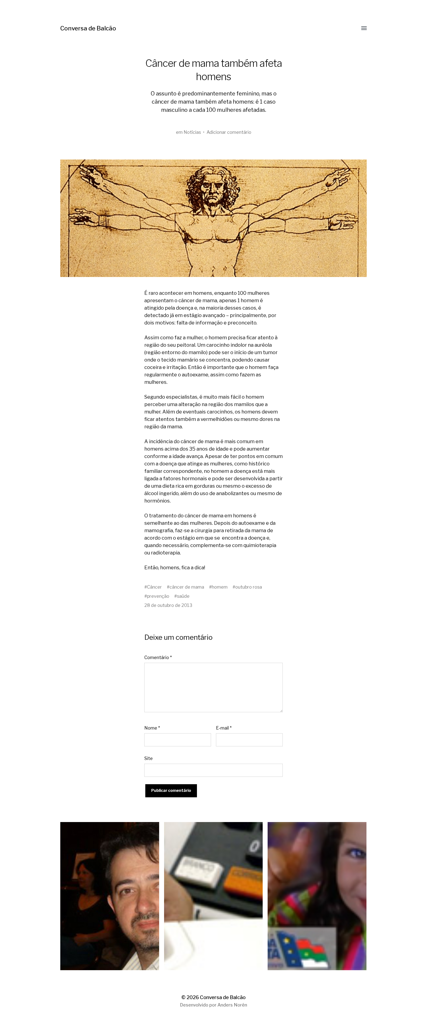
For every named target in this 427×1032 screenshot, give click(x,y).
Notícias (192, 132)
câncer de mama (187, 587)
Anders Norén (232, 1005)
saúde (183, 596)
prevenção (158, 596)
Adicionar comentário (229, 132)
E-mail (224, 728)
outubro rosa (248, 587)
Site (148, 758)
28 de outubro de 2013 (168, 605)
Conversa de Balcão (88, 28)
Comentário (158, 657)
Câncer (154, 587)
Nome (152, 728)
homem (220, 587)
